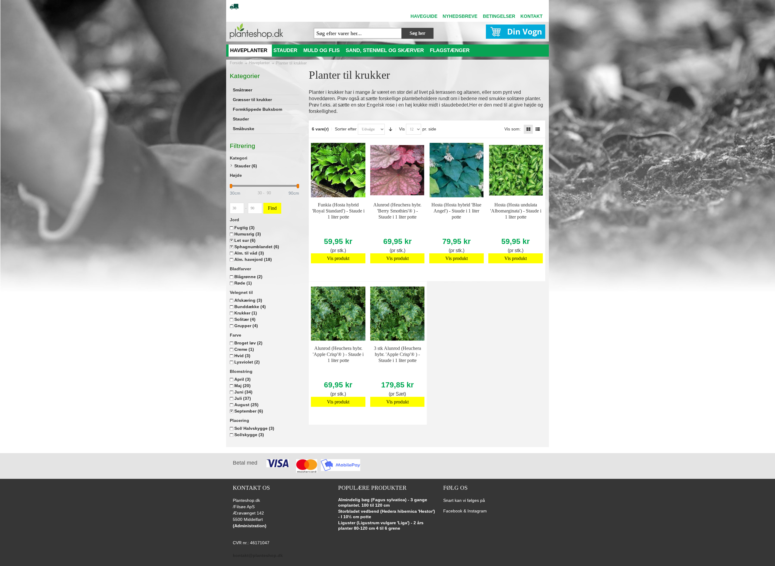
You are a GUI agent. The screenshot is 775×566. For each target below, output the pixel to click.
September (248, 411)
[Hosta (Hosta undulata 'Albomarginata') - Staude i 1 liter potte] (515, 170)
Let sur (245, 240)
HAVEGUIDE (424, 16)
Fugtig (244, 227)
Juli (242, 398)
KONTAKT (531, 16)
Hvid (242, 355)
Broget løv (248, 343)
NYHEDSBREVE (460, 16)
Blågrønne (248, 276)
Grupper (246, 325)
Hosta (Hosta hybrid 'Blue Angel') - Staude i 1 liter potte (456, 211)
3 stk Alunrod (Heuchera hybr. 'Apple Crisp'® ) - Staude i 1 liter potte (397, 354)
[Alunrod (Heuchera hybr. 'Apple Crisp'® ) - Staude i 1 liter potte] (338, 313)
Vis (402, 129)
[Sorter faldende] (390, 129)
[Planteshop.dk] (256, 31)
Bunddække (250, 306)
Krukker (245, 313)
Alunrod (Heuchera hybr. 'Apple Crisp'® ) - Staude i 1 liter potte (338, 354)
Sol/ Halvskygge (254, 428)
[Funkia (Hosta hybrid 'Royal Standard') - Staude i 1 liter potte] (338, 170)
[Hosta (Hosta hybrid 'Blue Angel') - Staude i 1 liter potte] (456, 170)
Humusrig (247, 234)
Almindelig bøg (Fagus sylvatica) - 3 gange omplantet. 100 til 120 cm (382, 502)
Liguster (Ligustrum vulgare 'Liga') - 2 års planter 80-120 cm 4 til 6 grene (381, 525)
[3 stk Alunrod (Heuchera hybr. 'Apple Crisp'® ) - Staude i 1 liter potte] (397, 313)
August (246, 404)
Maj (242, 385)
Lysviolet (247, 362)
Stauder (245, 165)
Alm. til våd (249, 253)
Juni (243, 392)
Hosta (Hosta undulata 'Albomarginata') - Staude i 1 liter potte (515, 211)
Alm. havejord (253, 259)
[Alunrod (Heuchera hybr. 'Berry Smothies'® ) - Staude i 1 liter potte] (397, 170)
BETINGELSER (499, 16)
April (242, 379)
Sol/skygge (249, 434)
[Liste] (537, 129)
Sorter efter (346, 129)
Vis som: (512, 129)
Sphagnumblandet (256, 246)
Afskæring (248, 300)
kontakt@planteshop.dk (258, 555)
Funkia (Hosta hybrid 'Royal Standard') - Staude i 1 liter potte (338, 211)
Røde (243, 283)
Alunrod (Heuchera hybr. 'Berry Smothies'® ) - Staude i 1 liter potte (397, 211)
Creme (244, 349)
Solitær (245, 319)
